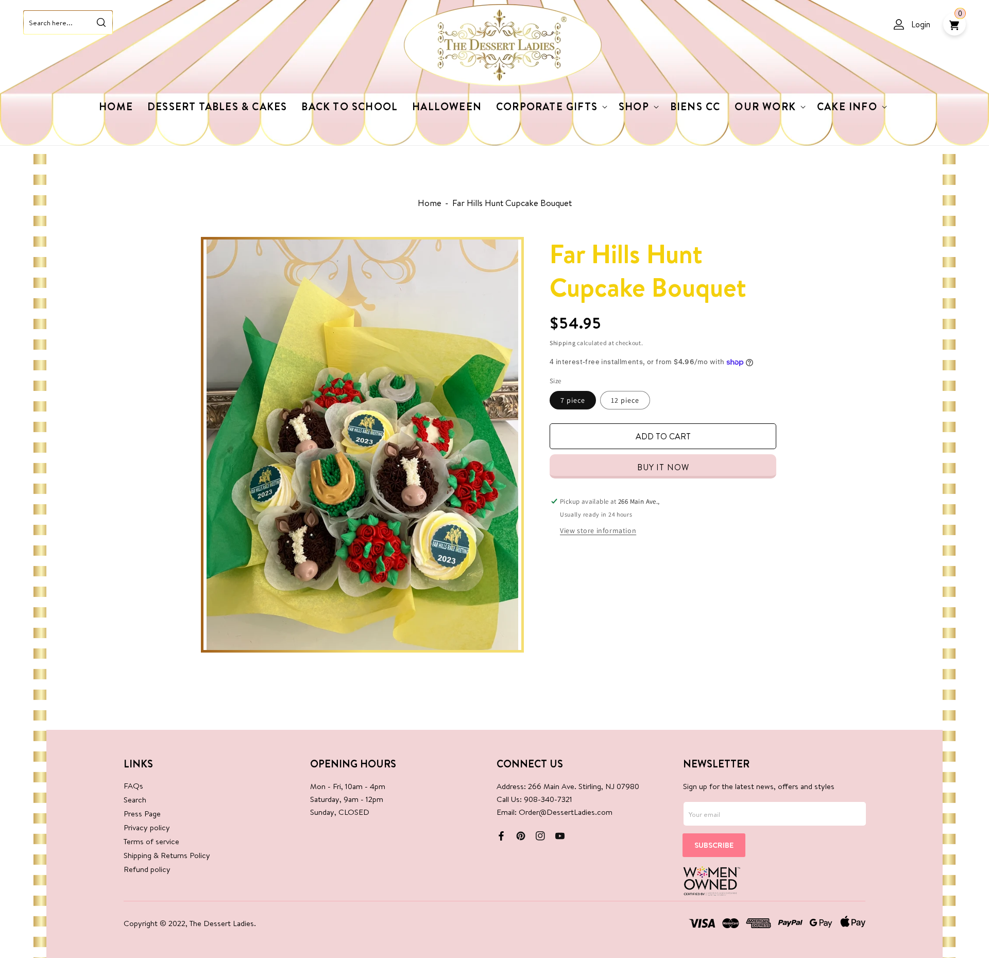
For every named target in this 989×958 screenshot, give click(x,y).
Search (135, 799)
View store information (598, 530)
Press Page (142, 813)
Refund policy (147, 869)
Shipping (563, 343)
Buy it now (663, 467)
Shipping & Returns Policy (167, 855)
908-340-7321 (548, 799)
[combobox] (68, 22)
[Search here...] (101, 22)
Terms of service (151, 841)
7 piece (572, 400)
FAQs (133, 785)
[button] (550, 106)
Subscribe (714, 845)
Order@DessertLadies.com (565, 812)
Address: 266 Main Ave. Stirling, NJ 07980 (568, 786)
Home (429, 203)
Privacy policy (147, 827)
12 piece (625, 400)
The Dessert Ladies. (223, 923)
